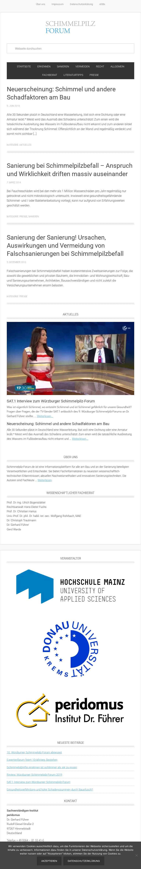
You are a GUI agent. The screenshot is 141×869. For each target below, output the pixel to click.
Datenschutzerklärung (84, 860)
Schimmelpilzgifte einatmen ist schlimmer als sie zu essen (42, 767)
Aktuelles (25, 145)
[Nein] (136, 855)
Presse (23, 216)
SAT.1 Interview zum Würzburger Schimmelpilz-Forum (51, 401)
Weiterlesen (45, 480)
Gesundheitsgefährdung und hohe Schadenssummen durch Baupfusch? (50, 789)
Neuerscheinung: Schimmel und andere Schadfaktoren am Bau (58, 424)
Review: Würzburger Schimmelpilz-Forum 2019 (34, 774)
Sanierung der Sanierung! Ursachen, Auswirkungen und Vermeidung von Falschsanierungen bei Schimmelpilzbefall (65, 245)
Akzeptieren (49, 860)
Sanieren (33, 216)
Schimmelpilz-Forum (70, 26)
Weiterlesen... (45, 416)
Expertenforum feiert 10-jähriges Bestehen (32, 759)
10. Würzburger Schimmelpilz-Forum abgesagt (34, 752)
